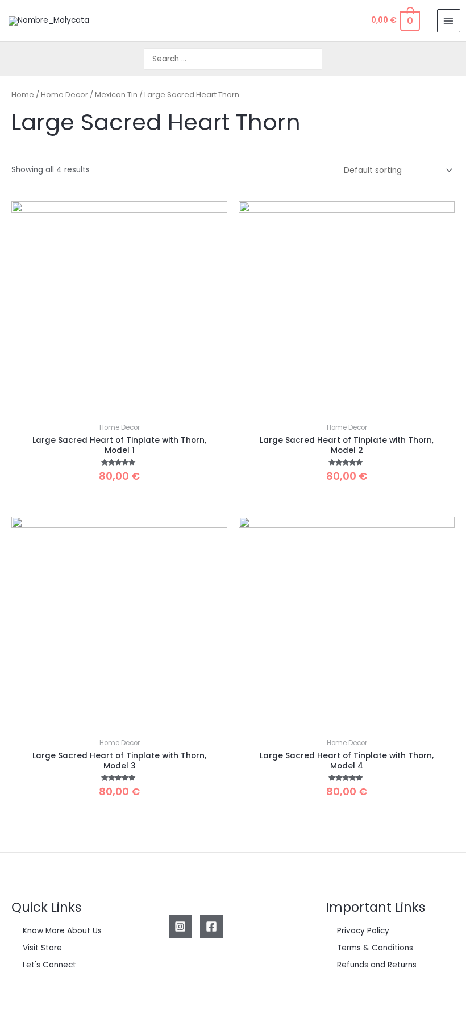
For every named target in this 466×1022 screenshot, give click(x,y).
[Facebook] (211, 926)
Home (22, 94)
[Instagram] (180, 926)
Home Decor (64, 94)
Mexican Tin (116, 94)
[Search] (314, 59)
